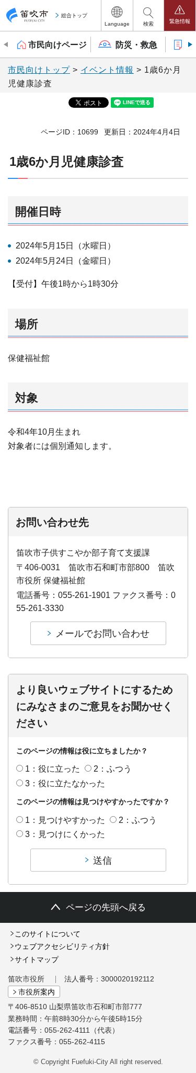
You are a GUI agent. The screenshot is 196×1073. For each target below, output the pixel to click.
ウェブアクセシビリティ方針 (62, 946)
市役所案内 (36, 992)
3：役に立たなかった (65, 783)
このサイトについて (47, 934)
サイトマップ (37, 959)
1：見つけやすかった (65, 820)
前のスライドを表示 (6, 44)
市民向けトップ (39, 69)
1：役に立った (52, 768)
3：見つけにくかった (65, 834)
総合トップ (74, 15)
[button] (117, 15)
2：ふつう (113, 768)
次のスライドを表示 (189, 44)
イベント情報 (107, 69)
